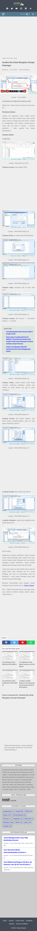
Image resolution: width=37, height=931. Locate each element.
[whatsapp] (31, 642)
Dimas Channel (29, 585)
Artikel (19, 811)
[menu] (3, 14)
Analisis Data (8, 811)
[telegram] (30, 8)
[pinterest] (23, 642)
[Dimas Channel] (18, 3)
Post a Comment (24, 69)
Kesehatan (17, 818)
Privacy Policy (20, 920)
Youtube (7, 826)
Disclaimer (29, 920)
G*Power (7, 818)
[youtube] (16, 8)
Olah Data (8, 822)
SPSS (19, 822)
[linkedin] (25, 8)
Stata (27, 822)
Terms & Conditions (22, 924)
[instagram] (21, 8)
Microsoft (29, 818)
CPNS (28, 811)
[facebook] (7, 8)
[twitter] (11, 8)
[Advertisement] (18, 37)
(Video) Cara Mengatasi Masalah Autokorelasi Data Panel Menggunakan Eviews (18, 349)
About (5, 920)
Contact (11, 920)
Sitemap (11, 924)
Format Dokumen (19, 815)
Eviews (7, 815)
